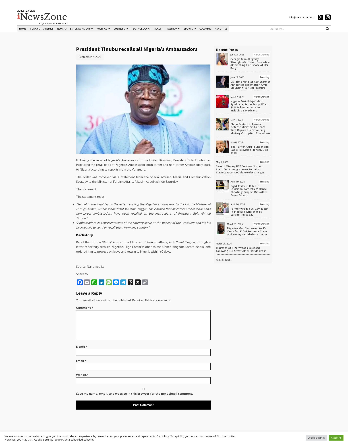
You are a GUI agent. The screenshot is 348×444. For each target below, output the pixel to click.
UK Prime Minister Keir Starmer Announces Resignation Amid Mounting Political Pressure (250, 85)
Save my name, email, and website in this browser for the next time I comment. (134, 394)
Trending (264, 77)
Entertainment (80, 28)
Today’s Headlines (41, 28)
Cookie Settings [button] (316, 437)
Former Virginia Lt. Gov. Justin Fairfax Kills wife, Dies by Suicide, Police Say (249, 212)
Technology (139, 28)
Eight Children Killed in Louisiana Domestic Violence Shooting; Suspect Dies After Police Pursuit (249, 190)
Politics (102, 28)
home (22, 28)
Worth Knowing (261, 54)
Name (81, 347)
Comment (84, 308)
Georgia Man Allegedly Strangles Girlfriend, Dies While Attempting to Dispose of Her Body (250, 63)
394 (223, 260)
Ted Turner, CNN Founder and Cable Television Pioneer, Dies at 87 (250, 150)
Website (82, 375)
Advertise (221, 28)
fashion (172, 28)
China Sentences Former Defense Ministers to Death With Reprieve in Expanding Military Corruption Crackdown (250, 128)
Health (158, 28)
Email (81, 361)
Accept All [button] (336, 437)
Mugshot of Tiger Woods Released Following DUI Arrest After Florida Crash (241, 249)
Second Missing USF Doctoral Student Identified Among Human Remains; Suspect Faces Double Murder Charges (240, 169)
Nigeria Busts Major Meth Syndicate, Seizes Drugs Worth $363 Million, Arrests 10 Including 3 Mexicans (250, 105)
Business (119, 28)
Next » (228, 260)
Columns (205, 28)
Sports (188, 28)
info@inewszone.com (301, 17)
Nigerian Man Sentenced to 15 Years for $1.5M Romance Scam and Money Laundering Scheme (247, 231)
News (60, 28)
